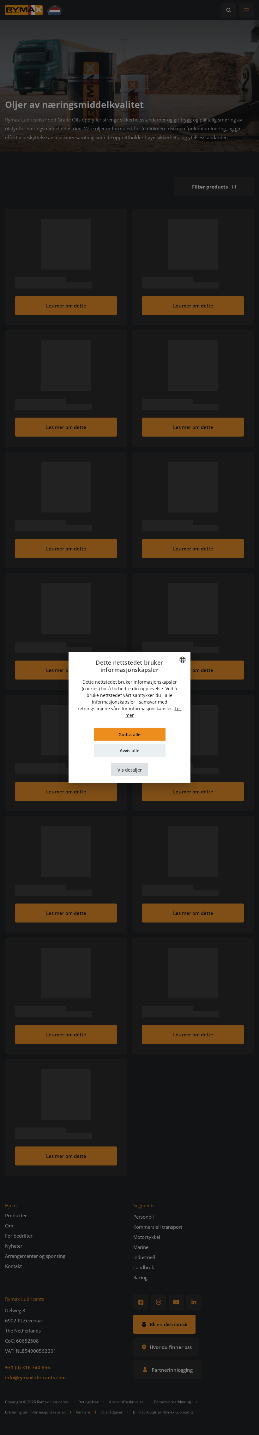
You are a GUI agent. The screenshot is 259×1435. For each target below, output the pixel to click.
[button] (129, 769)
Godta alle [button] (129, 734)
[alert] (129, 717)
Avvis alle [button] (129, 750)
